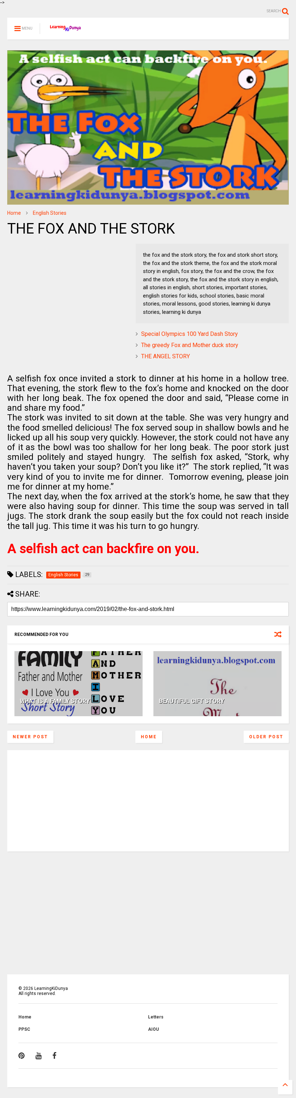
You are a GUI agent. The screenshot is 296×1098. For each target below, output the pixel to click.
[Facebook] (54, 1055)
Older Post (266, 736)
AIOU (153, 1029)
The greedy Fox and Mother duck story (189, 345)
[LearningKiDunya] (66, 30)
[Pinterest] (21, 1055)
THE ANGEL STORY (165, 356)
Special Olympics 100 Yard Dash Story (189, 333)
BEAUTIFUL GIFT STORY (191, 701)
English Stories (49, 213)
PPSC (24, 1029)
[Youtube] (38, 1055)
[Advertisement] (52, 289)
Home (14, 213)
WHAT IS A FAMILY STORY (55, 701)
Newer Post (30, 736)
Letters (156, 1017)
